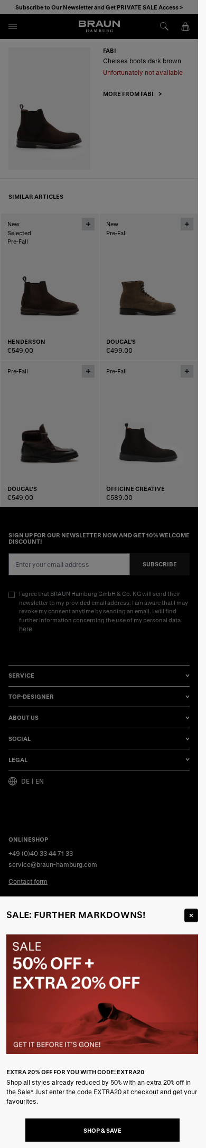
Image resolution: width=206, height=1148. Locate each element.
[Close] (191, 915)
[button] (99, 574)
